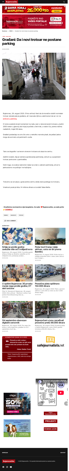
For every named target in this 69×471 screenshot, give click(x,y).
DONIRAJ (8, 210)
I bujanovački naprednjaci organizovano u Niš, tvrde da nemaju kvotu (19, 356)
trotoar (21, 215)
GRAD (11, 31)
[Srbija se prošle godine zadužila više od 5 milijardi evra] (17, 236)
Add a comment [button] (11, 220)
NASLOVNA (8, 36)
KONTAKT (62, 452)
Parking (6, 215)
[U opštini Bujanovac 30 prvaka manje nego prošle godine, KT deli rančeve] (17, 272)
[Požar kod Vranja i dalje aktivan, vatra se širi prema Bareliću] (50, 236)
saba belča (13, 215)
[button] (3, 2)
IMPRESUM (5, 452)
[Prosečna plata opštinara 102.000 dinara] (50, 272)
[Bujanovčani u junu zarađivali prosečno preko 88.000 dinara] (50, 309)
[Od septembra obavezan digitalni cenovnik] (17, 309)
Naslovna (4, 31)
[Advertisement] (34, 106)
